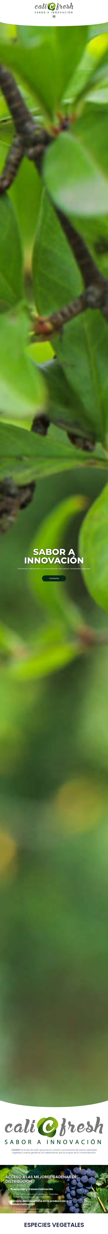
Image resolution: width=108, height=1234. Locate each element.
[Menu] (54, 16)
